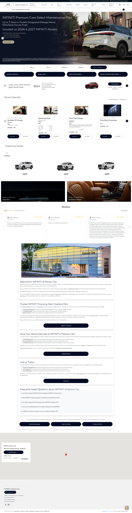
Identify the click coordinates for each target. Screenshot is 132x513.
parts (89, 345)
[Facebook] (5, 504)
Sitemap (27, 511)
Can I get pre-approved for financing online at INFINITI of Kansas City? (40, 402)
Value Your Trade (66, 424)
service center (34, 336)
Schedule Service (123, 99)
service (83, 345)
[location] (110, 1)
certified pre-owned (73, 288)
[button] (66, 455)
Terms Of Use (22, 511)
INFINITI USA (46, 511)
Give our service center (26, 348)
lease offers (40, 306)
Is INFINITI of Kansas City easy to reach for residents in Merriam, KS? (40, 411)
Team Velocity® (109, 511)
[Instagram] (8, 504)
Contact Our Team (97, 424)
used (65, 288)
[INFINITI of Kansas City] (16, 4)
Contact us (23, 295)
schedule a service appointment (64, 348)
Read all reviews (124, 210)
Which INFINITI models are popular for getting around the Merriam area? (41, 397)
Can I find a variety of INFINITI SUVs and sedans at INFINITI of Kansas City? (41, 393)
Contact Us (66, 381)
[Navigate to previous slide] (1, 38)
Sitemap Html (32, 511)
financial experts (26, 306)
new (62, 288)
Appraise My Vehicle (74, 199)
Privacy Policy (16, 511)
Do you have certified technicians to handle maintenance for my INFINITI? (41, 406)
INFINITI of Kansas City (8, 511)
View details (115, 84)
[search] (128, 5)
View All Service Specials (114, 99)
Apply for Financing (66, 325)
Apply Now (5, 199)
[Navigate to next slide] (131, 38)
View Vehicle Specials (34, 424)
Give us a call (94, 315)
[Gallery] (66, 38)
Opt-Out (42, 511)
